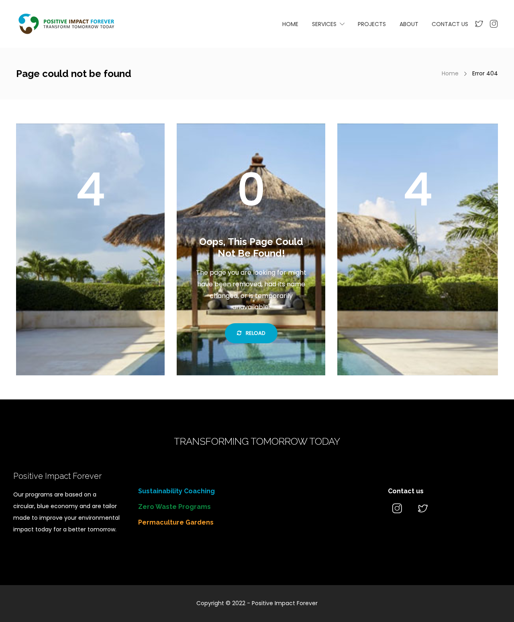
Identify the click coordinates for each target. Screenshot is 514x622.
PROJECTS (372, 24)
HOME (290, 24)
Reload (255, 333)
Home (450, 73)
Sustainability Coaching (176, 491)
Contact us (406, 491)
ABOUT (409, 24)
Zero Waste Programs (174, 507)
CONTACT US (450, 24)
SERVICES (324, 24)
